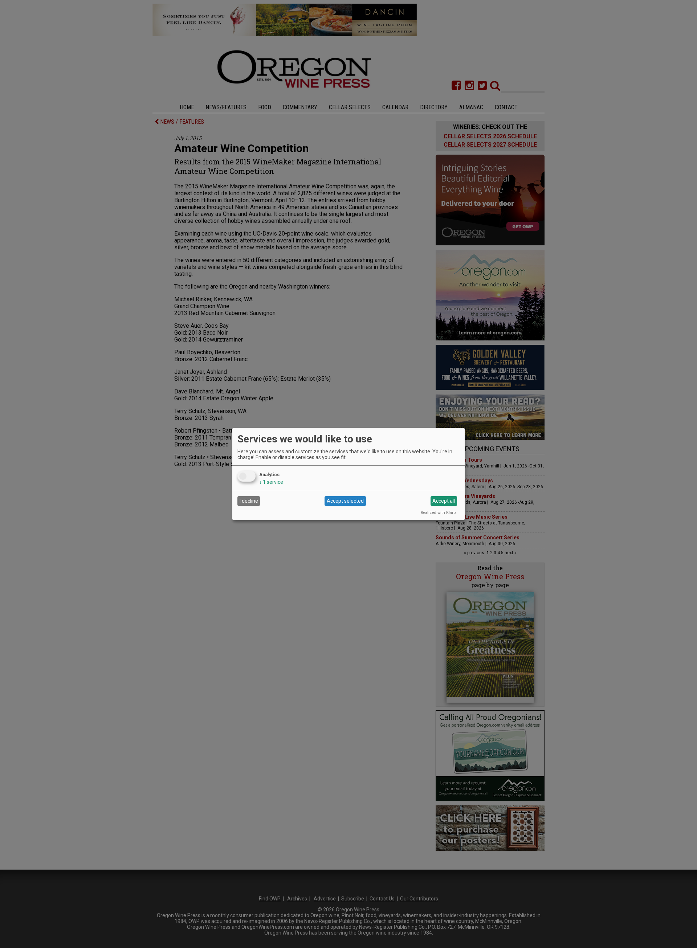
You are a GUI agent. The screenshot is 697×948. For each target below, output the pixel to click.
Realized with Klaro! (439, 512)
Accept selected (345, 501)
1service (271, 482)
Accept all (443, 501)
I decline (249, 501)
